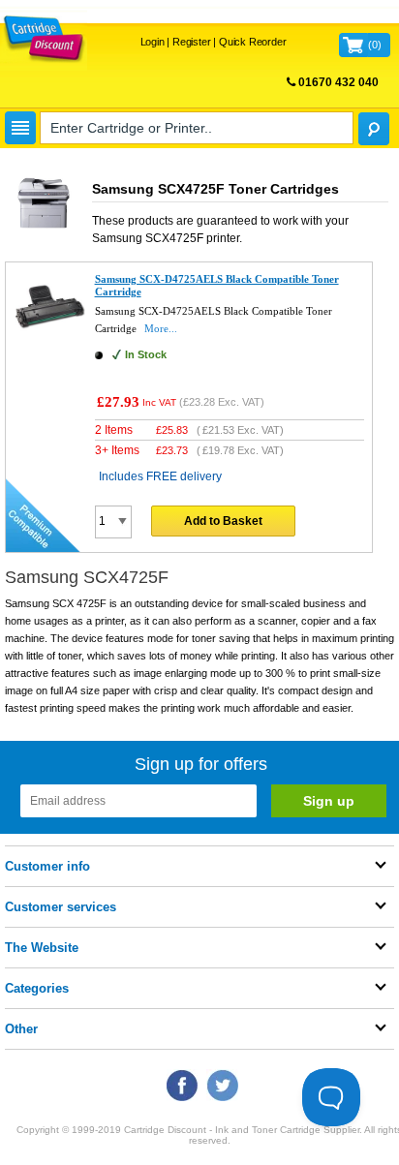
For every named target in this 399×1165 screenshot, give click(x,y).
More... (160, 328)
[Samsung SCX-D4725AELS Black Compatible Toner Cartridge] (50, 338)
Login (152, 41)
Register (191, 41)
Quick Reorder (252, 41)
